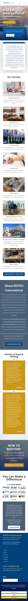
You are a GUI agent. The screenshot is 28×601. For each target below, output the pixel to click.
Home (5, 550)
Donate (5, 559)
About (5, 552)
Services (6, 554)
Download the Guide (14, 465)
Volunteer (6, 557)
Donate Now (9, 22)
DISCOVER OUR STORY (14, 344)
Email (5, 577)
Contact (5, 561)
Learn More (10, 35)
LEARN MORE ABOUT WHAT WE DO (14, 274)
